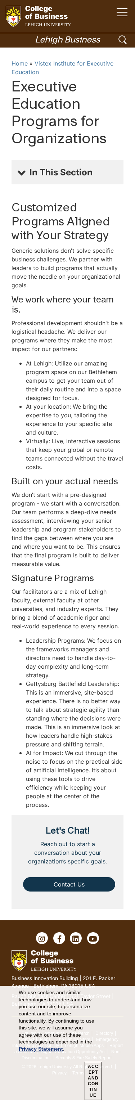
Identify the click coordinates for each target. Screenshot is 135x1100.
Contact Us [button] (69, 884)
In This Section (61, 172)
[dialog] (67, 1043)
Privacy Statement (41, 1049)
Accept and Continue (93, 1081)
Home (20, 63)
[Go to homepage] (38, 16)
